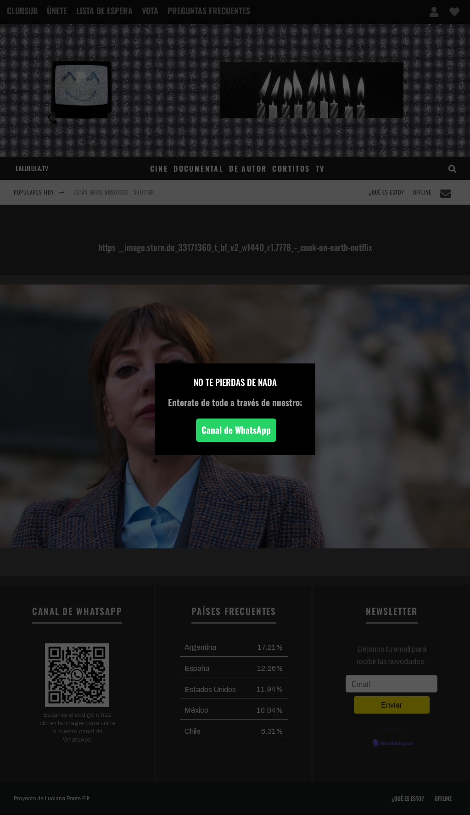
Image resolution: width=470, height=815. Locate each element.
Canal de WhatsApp (236, 429)
